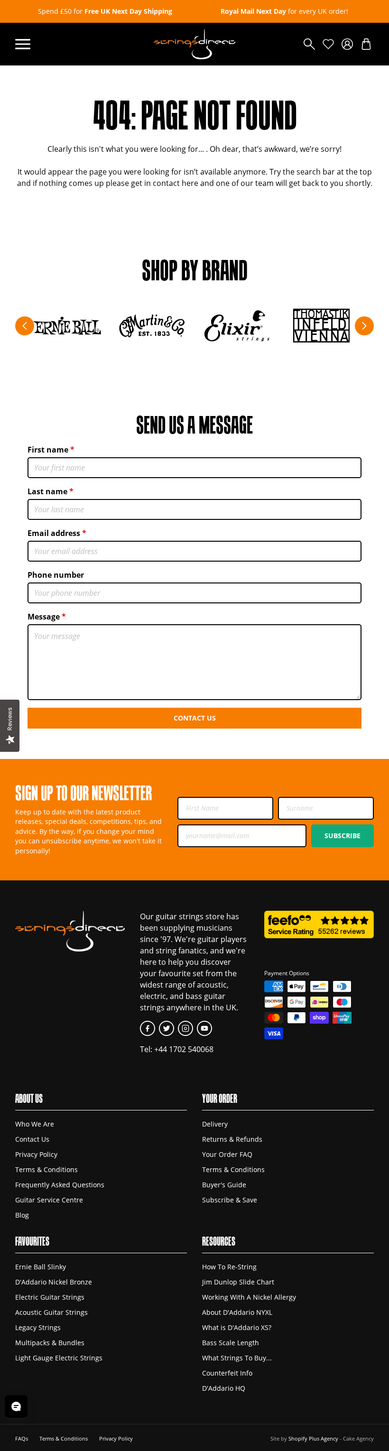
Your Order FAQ (227, 1154)
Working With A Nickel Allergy (249, 1297)
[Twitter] (166, 1028)
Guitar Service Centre (49, 1199)
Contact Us (195, 717)
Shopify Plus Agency (313, 1438)
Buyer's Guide (224, 1184)
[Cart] (366, 44)
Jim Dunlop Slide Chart (238, 1281)
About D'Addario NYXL (237, 1312)
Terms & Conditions (46, 1169)
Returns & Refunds (232, 1139)
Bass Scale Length (230, 1342)
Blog (22, 1215)
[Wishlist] (328, 44)
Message (44, 616)
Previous (24, 325)
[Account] (347, 44)
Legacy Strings (38, 1327)
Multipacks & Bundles (49, 1342)
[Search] (309, 44)
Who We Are (34, 1123)
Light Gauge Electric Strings (58, 1357)
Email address (54, 533)
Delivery (215, 1123)
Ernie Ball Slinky (40, 1266)
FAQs (21, 1438)
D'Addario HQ (223, 1388)
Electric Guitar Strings (49, 1297)
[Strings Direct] (194, 44)
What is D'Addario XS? (236, 1327)
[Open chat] (16, 1406)
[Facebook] (147, 1028)
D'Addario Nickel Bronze (53, 1281)
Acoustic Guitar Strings (51, 1312)
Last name (47, 491)
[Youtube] (204, 1028)
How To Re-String (229, 1266)
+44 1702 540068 (183, 1049)
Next (364, 325)
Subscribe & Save (229, 1199)
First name (48, 449)
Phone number (56, 575)
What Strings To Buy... (237, 1357)
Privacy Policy (36, 1154)
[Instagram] (185, 1028)
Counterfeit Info (227, 1372)
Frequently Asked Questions (59, 1184)
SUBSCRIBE (342, 835)
